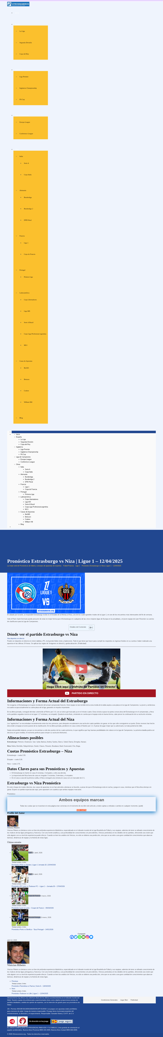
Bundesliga (28, 197)
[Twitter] (76, 937)
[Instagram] (87, 937)
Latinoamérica (24, 293)
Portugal (22, 270)
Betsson (26, 379)
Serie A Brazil (28, 322)
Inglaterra (18, 70)
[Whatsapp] (80, 937)
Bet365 (26, 368)
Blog (21, 418)
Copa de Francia (29, 254)
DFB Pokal (27, 220)
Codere (26, 391)
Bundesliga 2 (28, 209)
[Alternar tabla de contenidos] (89, 627)
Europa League (25, 122)
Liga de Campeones (22, 115)
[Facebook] (72, 937)
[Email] (83, 937)
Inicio (17, 13)
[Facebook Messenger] (91, 937)
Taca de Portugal (34, 917)
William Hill (28, 402)
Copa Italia (27, 175)
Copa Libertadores (30, 300)
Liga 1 (26, 243)
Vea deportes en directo (15, 638)
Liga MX (27, 311)
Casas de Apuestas (26, 361)
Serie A (26, 163)
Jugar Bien (124, 1000)
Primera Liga (28, 277)
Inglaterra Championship (28, 88)
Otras (17, 149)
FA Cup (22, 99)
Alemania (23, 190)
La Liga (22, 31)
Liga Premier (24, 77)
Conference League (26, 133)
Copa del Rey (24, 54)
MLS (25, 345)
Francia (22, 236)
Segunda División (26, 42)
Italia (21, 156)
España (17, 24)
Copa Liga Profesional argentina (35, 334)
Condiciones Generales (109, 1000)
